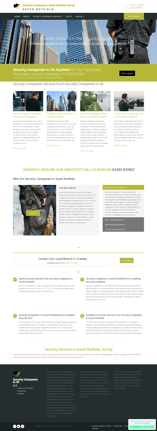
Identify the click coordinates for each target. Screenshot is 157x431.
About (26, 16)
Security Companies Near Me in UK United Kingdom (78, 38)
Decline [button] (136, 426)
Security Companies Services (47, 16)
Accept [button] (148, 426)
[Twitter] (18, 426)
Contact (79, 16)
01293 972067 (137, 5)
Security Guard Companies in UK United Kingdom (27, 115)
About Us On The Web (25, 388)
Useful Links (22, 391)
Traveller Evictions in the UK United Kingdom (61, 115)
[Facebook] (14, 426)
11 (91, 60)
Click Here (33, 213)
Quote (69, 16)
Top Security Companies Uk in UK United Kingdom (128, 115)
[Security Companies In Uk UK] (16, 374)
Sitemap (95, 429)
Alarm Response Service (115, 220)
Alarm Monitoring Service (115, 224)
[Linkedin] (22, 426)
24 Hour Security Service (115, 229)
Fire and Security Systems (115, 187)
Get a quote (133, 16)
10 (88, 60)
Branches (21, 394)
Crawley (127, 260)
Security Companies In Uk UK (101, 426)
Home (17, 16)
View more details (19, 148)
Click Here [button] (147, 423)
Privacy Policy (117, 426)
